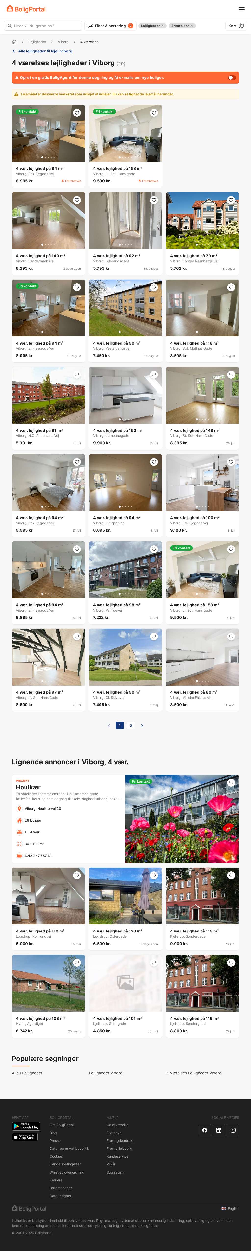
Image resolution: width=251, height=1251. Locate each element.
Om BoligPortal (62, 1125)
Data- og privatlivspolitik (69, 1148)
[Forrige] (109, 725)
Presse (55, 1140)
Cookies (56, 1156)
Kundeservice (117, 1156)
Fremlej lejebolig (119, 1148)
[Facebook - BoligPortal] (205, 1130)
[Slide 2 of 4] (46, 419)
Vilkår (111, 1164)
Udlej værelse (117, 1125)
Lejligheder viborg (106, 1073)
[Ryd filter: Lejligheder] (162, 25)
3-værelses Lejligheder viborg (194, 1073)
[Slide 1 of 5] (42, 157)
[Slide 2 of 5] (45, 157)
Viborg (63, 42)
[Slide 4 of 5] (51, 157)
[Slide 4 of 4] (52, 419)
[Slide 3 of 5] (48, 157)
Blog (53, 1133)
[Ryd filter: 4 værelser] (191, 25)
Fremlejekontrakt (120, 1140)
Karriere (56, 1180)
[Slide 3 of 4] (49, 419)
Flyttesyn (114, 1133)
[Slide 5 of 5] (54, 157)
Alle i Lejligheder (27, 1073)
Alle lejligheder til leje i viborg (45, 51)
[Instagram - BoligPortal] (233, 1130)
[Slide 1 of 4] (43, 419)
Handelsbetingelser (65, 1164)
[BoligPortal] (26, 9)
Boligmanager (61, 1188)
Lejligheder (37, 42)
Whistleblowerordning (67, 1172)
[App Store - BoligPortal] (25, 1137)
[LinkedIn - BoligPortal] (219, 1130)
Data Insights (60, 1196)
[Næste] (142, 725)
